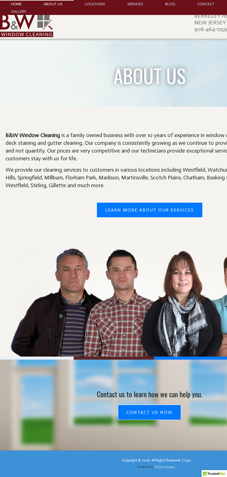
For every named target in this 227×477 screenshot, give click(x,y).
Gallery (18, 11)
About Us (53, 4)
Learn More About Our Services (149, 210)
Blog (170, 4)
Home (16, 4)
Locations (95, 4)
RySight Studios (164, 466)
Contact (206, 4)
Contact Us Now (149, 412)
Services (135, 4)
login (187, 460)
